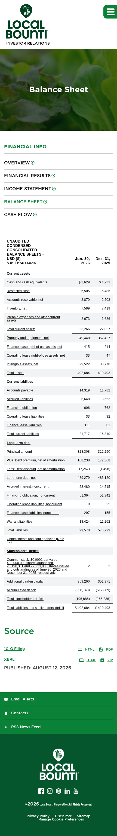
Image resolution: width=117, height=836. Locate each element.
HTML (89, 649)
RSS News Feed (26, 727)
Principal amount (19, 451)
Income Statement (27, 189)
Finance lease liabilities (24, 425)
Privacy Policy (38, 816)
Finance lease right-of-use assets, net (34, 346)
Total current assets (21, 329)
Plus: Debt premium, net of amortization (36, 460)
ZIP (110, 660)
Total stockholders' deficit (25, 599)
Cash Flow (18, 215)
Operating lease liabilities (25, 416)
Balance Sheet (23, 202)
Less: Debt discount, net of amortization (36, 469)
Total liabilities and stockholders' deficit (35, 608)
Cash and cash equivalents (27, 282)
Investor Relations (28, 43)
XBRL (9, 660)
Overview (17, 163)
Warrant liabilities (19, 521)
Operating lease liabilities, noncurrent (34, 504)
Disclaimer (63, 816)
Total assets (15, 373)
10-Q (14, 649)
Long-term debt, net (21, 477)
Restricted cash (18, 291)
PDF (109, 649)
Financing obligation (22, 407)
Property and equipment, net (28, 337)
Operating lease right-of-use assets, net (36, 355)
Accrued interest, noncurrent (27, 486)
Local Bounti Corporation (54, 804)
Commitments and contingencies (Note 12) (35, 540)
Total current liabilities (23, 434)
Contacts (19, 713)
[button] (110, 12)
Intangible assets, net (22, 364)
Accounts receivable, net (25, 299)
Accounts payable (20, 390)
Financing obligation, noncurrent (31, 495)
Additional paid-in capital (25, 581)
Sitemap (83, 816)
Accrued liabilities (20, 399)
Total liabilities (17, 530)
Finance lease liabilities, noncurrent (33, 513)
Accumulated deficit (21, 590)
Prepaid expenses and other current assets (33, 319)
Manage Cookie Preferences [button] (61, 819)
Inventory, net (16, 308)
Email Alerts (22, 699)
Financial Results (27, 176)
